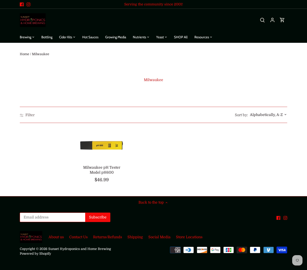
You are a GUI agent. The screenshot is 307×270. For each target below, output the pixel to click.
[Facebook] (22, 4)
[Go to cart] (282, 20)
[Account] (272, 20)
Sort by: (241, 115)
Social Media (159, 237)
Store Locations (189, 237)
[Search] (262, 20)
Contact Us (78, 237)
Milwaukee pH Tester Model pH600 (101, 170)
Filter (29, 115)
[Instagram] (28, 4)
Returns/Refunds (107, 237)
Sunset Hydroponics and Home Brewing (79, 249)
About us (56, 237)
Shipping (135, 237)
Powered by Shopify (35, 253)
